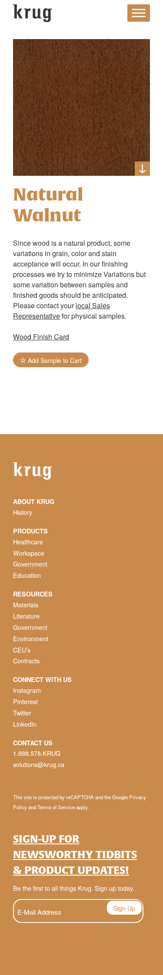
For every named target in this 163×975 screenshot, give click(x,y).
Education (27, 575)
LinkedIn (25, 723)
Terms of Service (56, 807)
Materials (25, 604)
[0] (113, 15)
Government (30, 563)
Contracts (26, 660)
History (22, 512)
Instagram (27, 690)
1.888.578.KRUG (36, 753)
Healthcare (28, 541)
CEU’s (21, 649)
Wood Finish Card (41, 337)
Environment (30, 638)
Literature (26, 615)
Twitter (22, 712)
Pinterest (25, 701)
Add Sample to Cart (54, 360)
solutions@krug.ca (38, 764)
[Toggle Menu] (139, 13)
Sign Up (124, 908)
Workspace (28, 552)
